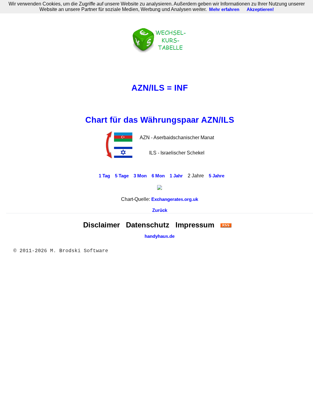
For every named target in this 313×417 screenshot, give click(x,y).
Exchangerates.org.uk (174, 199)
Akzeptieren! (260, 9)
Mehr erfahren (224, 9)
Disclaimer (101, 225)
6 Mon (158, 175)
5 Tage (122, 175)
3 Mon (140, 175)
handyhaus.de (160, 236)
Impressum (194, 225)
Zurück (159, 210)
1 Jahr (176, 175)
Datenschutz (147, 225)
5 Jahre (216, 175)
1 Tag (104, 175)
